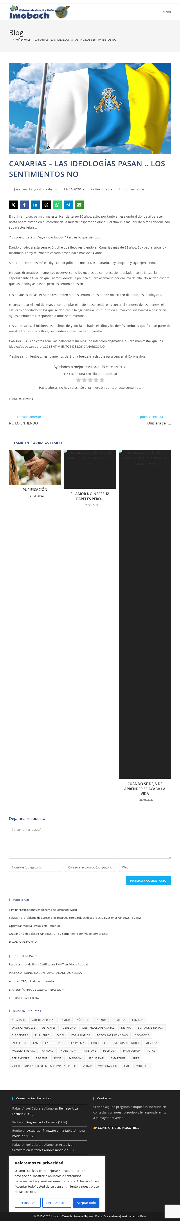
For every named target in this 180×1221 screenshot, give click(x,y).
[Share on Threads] (46, 205)
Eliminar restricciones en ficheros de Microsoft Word (43, 910)
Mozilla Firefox (23, 1051)
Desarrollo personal (98, 1027)
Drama (126, 1027)
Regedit (41, 1058)
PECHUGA (109, 1051)
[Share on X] (13, 205)
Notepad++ (69, 1051)
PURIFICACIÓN (35, 489)
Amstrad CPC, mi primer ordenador (32, 981)
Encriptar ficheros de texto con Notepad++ (37, 990)
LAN (35, 1043)
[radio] (78, 380)
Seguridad (96, 1058)
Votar (87, 1066)
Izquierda (19, 1043)
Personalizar (28, 1203)
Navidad (47, 1051)
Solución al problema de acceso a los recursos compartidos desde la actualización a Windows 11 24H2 (75, 918)
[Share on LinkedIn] (35, 205)
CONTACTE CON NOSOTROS (118, 1128)
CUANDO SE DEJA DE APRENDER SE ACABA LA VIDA (145, 788)
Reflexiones (100, 189)
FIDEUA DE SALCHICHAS (24, 998)
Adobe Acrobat (43, 1020)
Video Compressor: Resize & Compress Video (44, 1066)
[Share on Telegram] (68, 205)
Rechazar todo (56, 1203)
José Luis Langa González (34, 189)
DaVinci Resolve (23, 1027)
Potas (151, 1051)
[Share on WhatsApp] (57, 205)
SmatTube (118, 1058)
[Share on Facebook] (24, 205)
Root (58, 1058)
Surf (135, 1058)
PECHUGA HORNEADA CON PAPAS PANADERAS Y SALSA (45, 973)
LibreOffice (99, 1043)
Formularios (80, 1035)
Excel (60, 1035)
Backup (100, 1020)
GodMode (142, 1035)
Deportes (49, 1027)
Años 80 (82, 1020)
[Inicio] (10, 39)
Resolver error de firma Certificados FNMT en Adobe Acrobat (48, 964)
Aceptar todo (86, 1203)
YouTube (142, 1066)
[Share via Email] (79, 205)
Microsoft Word (126, 1043)
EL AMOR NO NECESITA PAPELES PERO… (90, 496)
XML (127, 1066)
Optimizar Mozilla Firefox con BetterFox (35, 926)
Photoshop (131, 1051)
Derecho (69, 1027)
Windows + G (107, 1066)
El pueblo (42, 1035)
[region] (57, 1184)
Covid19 (28, 399)
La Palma (77, 1043)
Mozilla (151, 1043)
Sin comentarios (131, 189)
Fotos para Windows (112, 1035)
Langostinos (54, 1043)
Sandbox (75, 1058)
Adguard (18, 1020)
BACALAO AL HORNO (23, 942)
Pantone (89, 1051)
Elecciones (20, 1035)
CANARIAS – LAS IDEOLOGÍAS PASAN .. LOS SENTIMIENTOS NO (75, 39)
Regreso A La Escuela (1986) (46, 1122)
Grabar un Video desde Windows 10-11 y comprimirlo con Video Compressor (58, 934)
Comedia (119, 1020)
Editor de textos (150, 1027)
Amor (66, 1020)
